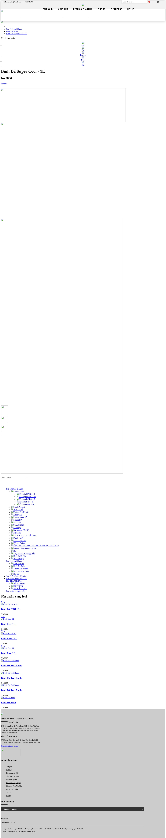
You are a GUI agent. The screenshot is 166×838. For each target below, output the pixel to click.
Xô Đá (16, 574)
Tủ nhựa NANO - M (27, 496)
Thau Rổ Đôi (18, 525)
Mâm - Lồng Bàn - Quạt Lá (24, 548)
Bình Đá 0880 (8, 702)
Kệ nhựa (17, 533)
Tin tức (101, 9)
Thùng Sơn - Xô (20, 517)
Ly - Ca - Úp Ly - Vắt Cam (24, 535)
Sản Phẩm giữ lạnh (54, 19)
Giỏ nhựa (17, 528)
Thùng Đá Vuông (20, 569)
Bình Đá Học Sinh (21, 571)
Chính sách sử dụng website (9, 746)
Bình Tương (18, 559)
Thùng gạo (17, 515)
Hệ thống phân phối (82, 9)
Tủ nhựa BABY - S (27, 499)
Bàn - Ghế (18, 509)
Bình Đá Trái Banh (11, 665)
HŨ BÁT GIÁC (20, 589)
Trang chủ (48, 9)
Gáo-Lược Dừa (19, 540)
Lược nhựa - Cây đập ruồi (24, 553)
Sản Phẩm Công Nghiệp (77, 19)
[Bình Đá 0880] (83, 698)
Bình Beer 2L (8, 653)
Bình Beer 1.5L (9, 638)
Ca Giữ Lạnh (18, 563)
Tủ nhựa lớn (18, 491)
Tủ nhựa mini (19, 507)
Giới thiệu (63, 9)
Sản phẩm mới (14, 19)
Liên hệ (130, 9)
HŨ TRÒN (18, 586)
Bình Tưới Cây (19, 556)
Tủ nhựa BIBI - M (26, 504)
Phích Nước (18, 538)
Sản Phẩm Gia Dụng (33, 19)
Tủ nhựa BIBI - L (26, 502)
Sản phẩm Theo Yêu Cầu (102, 19)
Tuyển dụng (116, 9)
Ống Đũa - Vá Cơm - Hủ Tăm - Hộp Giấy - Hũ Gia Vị (36, 546)
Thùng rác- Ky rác (21, 512)
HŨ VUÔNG (19, 583)
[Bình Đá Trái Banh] (83, 660)
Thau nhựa (17, 520)
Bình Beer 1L (8, 624)
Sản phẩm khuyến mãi (15, 591)
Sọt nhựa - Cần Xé (21, 530)
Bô (14, 551)
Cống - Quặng (19, 543)
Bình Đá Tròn (19, 566)
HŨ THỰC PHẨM (123, 19)
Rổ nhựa (17, 522)
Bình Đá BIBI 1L (10, 609)
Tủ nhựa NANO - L (27, 494)
